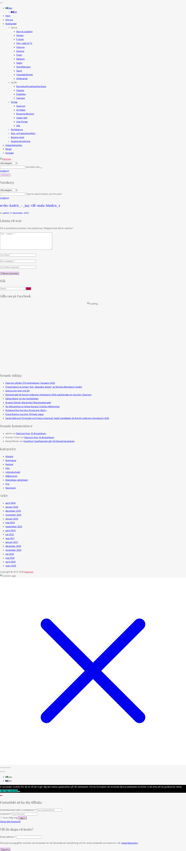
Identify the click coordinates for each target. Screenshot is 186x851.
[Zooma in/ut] (1, 767)
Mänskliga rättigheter (16, 480)
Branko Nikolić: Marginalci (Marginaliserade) (28, 402)
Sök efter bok (33, 166)
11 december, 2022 (19, 212)
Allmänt (9, 456)
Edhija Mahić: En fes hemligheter (22, 398)
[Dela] (6, 767)
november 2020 (13, 550)
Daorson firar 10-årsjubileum (31, 433)
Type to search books (44, 193)
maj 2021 (10, 538)
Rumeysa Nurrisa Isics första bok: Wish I (26, 410)
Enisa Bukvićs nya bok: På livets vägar (24, 414)
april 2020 (10, 561)
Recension (10, 487)
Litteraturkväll (12, 472)
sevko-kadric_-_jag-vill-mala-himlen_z (30, 205)
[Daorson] (5, 159)
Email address (8, 836)
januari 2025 (11, 518)
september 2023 (13, 526)
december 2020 (13, 546)
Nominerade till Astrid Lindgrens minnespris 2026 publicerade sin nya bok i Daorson (48, 394)
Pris (7, 483)
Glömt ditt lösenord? (10, 821)
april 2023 (10, 530)
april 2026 (10, 503)
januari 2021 (11, 542)
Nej (7, 791)
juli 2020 (9, 554)
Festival (9, 464)
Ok (2, 791)
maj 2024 (10, 522)
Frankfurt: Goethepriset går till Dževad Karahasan (49, 441)
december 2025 (13, 510)
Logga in (4, 170)
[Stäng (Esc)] (9, 767)
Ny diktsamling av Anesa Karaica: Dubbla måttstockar (32, 406)
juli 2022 (9, 534)
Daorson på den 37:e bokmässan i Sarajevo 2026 (30, 382)
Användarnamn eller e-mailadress (18, 809)
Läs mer (13, 791)
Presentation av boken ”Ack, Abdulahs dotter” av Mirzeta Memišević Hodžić (43, 386)
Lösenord (6, 813)
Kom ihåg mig (10, 817)
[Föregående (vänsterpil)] (1, 771)
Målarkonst (11, 476)
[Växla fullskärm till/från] (4, 767)
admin (6, 212)
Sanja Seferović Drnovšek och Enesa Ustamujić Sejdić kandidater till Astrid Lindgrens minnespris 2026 (57, 418)
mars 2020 (10, 565)
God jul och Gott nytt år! (17, 390)
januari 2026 (11, 506)
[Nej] (19, 791)
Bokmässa (10, 460)
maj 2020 (10, 557)
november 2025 (13, 514)
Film (7, 468)
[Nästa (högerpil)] (4, 771)
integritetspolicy (129, 842)
